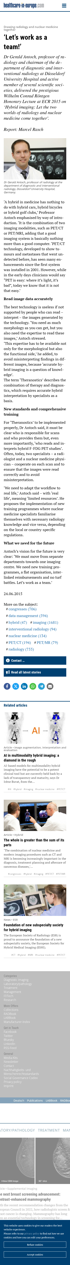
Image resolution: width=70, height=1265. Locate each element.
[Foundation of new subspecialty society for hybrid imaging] (35, 900)
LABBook (10, 1018)
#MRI (30, 954)
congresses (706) (23, 608)
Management (12, 992)
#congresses (14, 873)
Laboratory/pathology (18, 984)
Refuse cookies (35, 1244)
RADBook (10, 1014)
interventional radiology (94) (33, 629)
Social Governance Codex (21, 1078)
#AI (9, 789)
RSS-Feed (10, 1048)
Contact (9, 1066)
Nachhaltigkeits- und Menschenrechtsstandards (21, 1072)
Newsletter (11, 1062)
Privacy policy (12, 1082)
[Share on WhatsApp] (32, 686)
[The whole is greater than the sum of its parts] (35, 815)
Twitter (8, 1036)
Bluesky (9, 1040)
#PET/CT (61, 789)
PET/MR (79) (47, 642)
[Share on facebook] (7, 686)
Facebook (10, 1032)
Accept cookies (35, 1254)
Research (10, 1000)
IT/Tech (8, 996)
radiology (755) (21, 649)
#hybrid (17, 789)
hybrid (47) (18, 622)
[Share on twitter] (15, 686)
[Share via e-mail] (50, 686)
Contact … (17, 660)
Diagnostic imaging (16, 980)
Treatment (10, 988)
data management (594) (28, 615)
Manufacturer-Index (17, 1022)
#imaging (28, 789)
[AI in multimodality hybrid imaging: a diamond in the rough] (35, 728)
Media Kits (11, 1058)
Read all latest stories (25, 672)
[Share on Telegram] (41, 686)
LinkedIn (9, 1044)
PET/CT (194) (20, 642)
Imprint (8, 1086)
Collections (11, 1010)
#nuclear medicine (45, 789)
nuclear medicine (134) (28, 635)
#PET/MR (60, 873)
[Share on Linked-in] (24, 686)
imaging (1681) (45, 622)
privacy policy (31, 1233)
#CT (13, 954)
